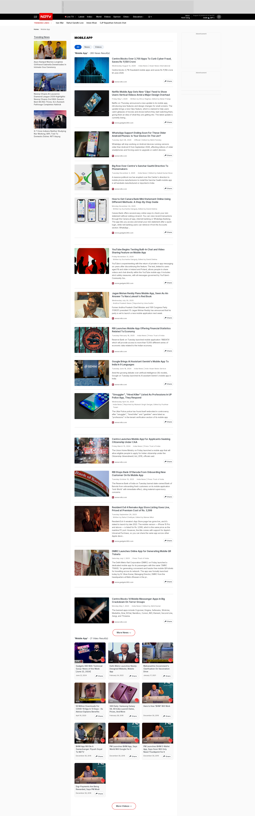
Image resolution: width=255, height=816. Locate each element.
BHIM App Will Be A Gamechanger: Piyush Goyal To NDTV (89, 749)
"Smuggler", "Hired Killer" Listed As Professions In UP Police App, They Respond (142, 396)
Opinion (117, 17)
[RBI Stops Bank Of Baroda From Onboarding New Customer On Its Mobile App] (92, 485)
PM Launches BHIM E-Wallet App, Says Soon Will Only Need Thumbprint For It (156, 749)
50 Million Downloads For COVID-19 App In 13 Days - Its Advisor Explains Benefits (89, 709)
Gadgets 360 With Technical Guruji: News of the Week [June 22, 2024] (89, 669)
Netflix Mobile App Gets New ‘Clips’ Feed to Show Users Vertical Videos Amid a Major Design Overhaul (141, 93)
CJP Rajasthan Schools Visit (113, 23)
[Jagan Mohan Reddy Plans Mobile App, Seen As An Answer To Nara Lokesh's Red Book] (92, 306)
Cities (126, 17)
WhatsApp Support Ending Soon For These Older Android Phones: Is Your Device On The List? (139, 134)
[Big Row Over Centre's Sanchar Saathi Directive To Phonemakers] (92, 177)
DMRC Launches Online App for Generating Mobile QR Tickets (141, 553)
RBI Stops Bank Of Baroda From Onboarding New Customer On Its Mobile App (139, 474)
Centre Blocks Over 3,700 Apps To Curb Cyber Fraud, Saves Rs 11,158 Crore (141, 60)
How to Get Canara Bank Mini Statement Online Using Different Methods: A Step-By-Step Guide (141, 200)
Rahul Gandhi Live (75, 23)
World (98, 17)
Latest (81, 17)
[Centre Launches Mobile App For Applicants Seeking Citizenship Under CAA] (92, 451)
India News (143, 66)
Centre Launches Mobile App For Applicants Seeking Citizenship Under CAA (141, 440)
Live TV (70, 17)
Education (137, 17)
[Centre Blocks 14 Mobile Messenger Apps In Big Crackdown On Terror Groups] (92, 610)
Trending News (42, 37)
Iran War (60, 23)
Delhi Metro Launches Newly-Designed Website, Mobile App (123, 669)
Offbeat (137, 140)
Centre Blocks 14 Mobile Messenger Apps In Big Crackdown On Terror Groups (138, 600)
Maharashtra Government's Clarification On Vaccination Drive (156, 669)
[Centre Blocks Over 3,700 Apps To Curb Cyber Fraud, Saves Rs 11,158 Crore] (92, 70)
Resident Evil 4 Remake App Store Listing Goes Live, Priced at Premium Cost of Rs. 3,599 (141, 509)
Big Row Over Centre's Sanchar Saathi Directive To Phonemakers (140, 167)
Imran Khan (91, 23)
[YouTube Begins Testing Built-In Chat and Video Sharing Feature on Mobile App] (92, 266)
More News (123, 632)
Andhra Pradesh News (122, 303)
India (89, 17)
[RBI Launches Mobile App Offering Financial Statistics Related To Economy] (92, 340)
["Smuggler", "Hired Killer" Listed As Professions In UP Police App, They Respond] (92, 408)
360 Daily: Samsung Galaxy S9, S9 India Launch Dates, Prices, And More (122, 709)
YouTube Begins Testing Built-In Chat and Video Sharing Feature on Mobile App (138, 251)
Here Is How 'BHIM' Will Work (156, 706)
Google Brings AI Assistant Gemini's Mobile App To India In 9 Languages (140, 363)
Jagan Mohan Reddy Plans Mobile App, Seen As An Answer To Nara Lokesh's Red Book (140, 295)
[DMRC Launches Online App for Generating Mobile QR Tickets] (92, 567)
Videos (107, 17)
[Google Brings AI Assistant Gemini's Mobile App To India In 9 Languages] (92, 373)
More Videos (122, 806)
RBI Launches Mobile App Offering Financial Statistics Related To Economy (141, 330)
